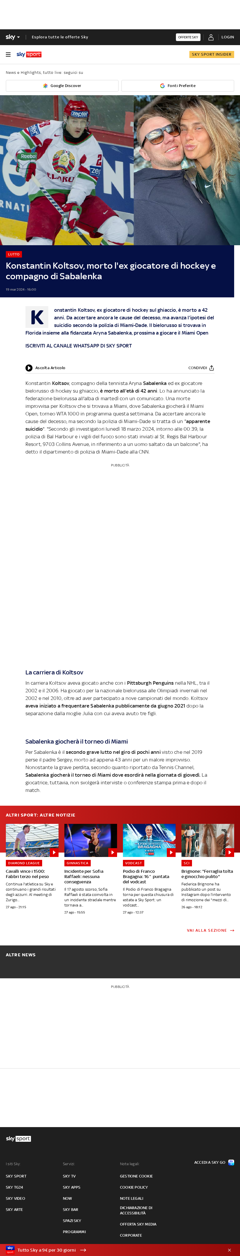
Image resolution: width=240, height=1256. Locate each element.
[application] (45, 367)
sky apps (72, 1187)
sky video (15, 1198)
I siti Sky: (13, 1164)
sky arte (14, 1209)
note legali (131, 1198)
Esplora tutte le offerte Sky (60, 37)
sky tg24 (14, 1187)
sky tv (69, 1176)
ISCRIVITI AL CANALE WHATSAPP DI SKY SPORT (78, 346)
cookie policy (134, 1187)
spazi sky (72, 1220)
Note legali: (130, 1164)
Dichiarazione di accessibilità (136, 1210)
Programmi (74, 1232)
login (228, 37)
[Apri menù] (8, 54)
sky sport (16, 1176)
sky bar (70, 1209)
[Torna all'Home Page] (29, 54)
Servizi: (69, 1164)
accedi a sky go (209, 1162)
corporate (131, 1235)
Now (67, 1198)
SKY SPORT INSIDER (212, 54)
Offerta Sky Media (138, 1224)
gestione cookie (136, 1176)
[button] (111, 1250)
